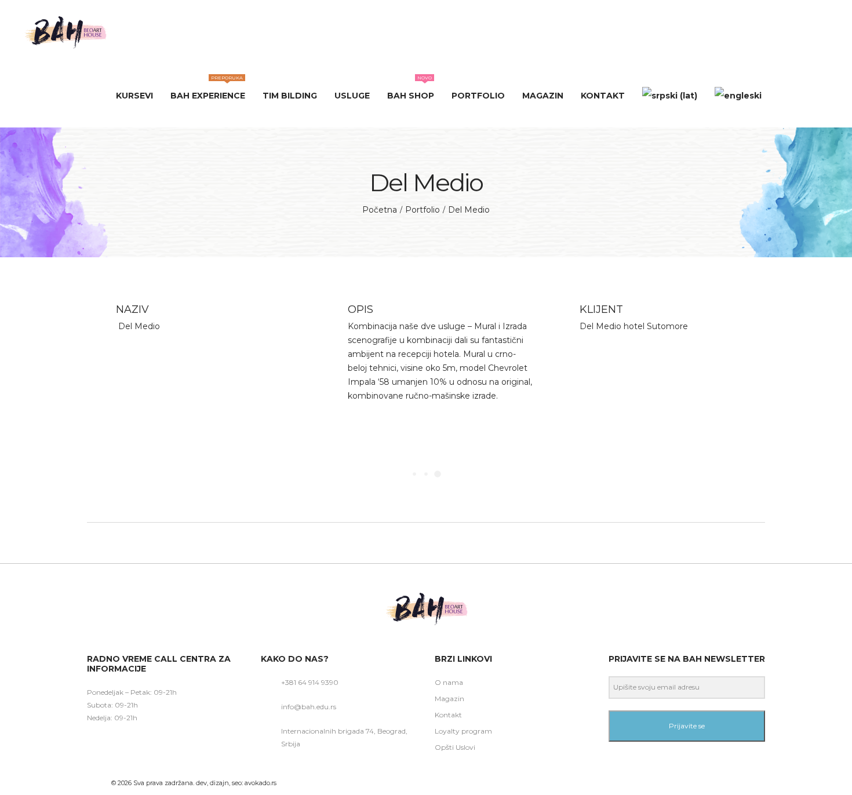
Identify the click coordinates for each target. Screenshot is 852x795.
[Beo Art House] (64, 32)
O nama (449, 682)
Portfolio (422, 210)
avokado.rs (260, 783)
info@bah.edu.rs (308, 706)
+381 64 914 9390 (309, 682)
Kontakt (448, 714)
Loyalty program (463, 731)
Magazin (449, 698)
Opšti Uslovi (455, 747)
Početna (379, 210)
